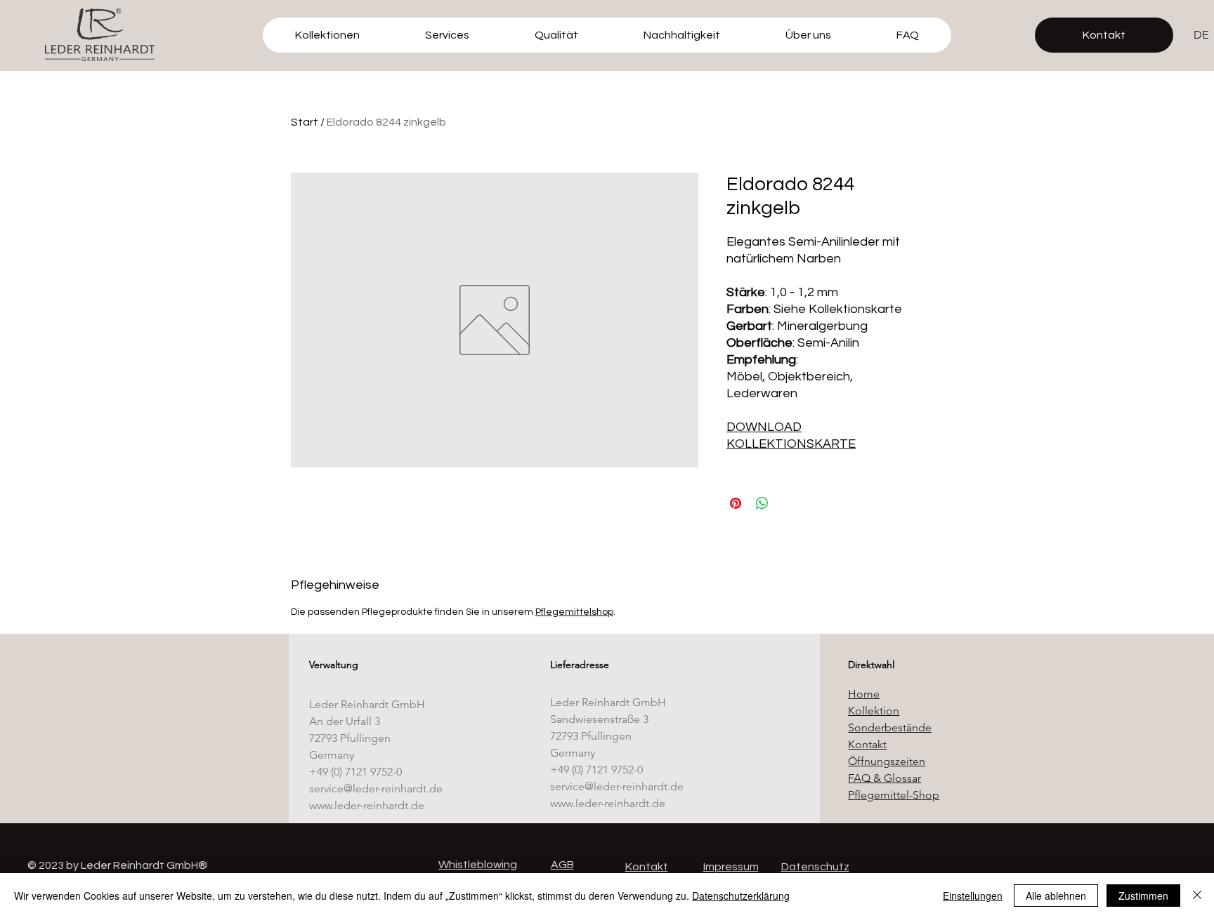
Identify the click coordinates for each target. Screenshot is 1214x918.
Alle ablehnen (1056, 896)
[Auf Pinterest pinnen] (735, 503)
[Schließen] (1197, 895)
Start (304, 122)
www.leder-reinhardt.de (366, 805)
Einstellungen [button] (973, 896)
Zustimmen (1143, 896)
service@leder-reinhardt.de (376, 788)
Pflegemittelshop (574, 612)
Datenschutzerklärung (741, 896)
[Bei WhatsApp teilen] (762, 503)
